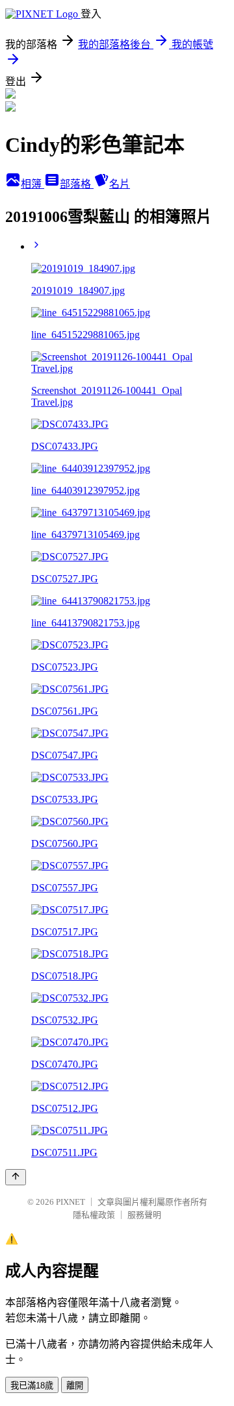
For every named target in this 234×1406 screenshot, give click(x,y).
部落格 (77, 184)
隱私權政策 (94, 1215)
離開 (74, 1385)
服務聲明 (144, 1215)
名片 (119, 184)
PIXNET (70, 1202)
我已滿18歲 (31, 1385)
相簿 (32, 184)
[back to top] (15, 1177)
